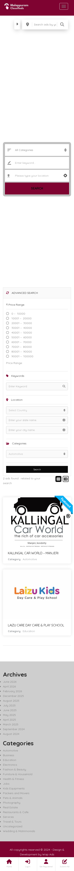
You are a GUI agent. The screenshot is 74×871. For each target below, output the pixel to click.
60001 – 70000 (21, 342)
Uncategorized (12, 826)
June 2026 (9, 681)
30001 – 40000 (21, 328)
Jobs (6, 783)
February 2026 (12, 691)
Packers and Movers (16, 793)
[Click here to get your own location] (65, 176)
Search (37, 188)
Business (8, 755)
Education (29, 631)
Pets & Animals (12, 798)
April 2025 (9, 719)
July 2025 (9, 705)
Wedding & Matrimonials (19, 831)
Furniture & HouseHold (17, 774)
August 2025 (11, 700)
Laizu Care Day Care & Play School (36, 625)
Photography (11, 802)
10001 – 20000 (21, 318)
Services (8, 817)
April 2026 (9, 686)
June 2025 (10, 710)
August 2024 (11, 734)
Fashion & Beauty (14, 769)
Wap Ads (48, 854)
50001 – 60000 (21, 337)
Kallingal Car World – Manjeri (33, 553)
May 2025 (9, 715)
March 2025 (10, 724)
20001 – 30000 (21, 323)
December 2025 (13, 696)
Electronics (10, 764)
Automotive (30, 559)
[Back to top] (61, 846)
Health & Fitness (13, 779)
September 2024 (14, 729)
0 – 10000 (18, 313)
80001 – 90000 (21, 351)
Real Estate (10, 807)
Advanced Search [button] (24, 293)
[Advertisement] (37, 243)
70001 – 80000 (21, 347)
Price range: (14, 363)
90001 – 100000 (22, 356)
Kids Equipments (14, 788)
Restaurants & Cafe (15, 812)
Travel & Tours (12, 821)
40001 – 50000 (21, 332)
